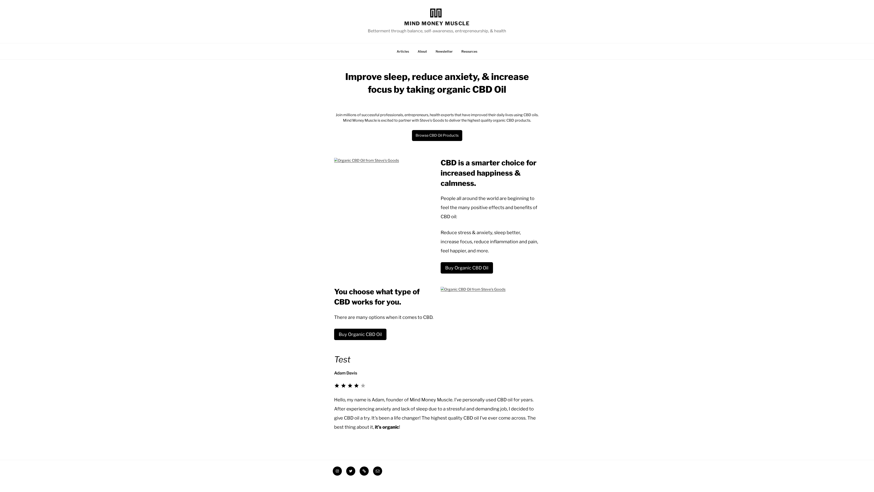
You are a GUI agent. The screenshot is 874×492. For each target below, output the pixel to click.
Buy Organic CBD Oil (466, 268)
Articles (403, 51)
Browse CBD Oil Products (437, 135)
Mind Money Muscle (437, 23)
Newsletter (444, 51)
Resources (469, 51)
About (422, 51)
